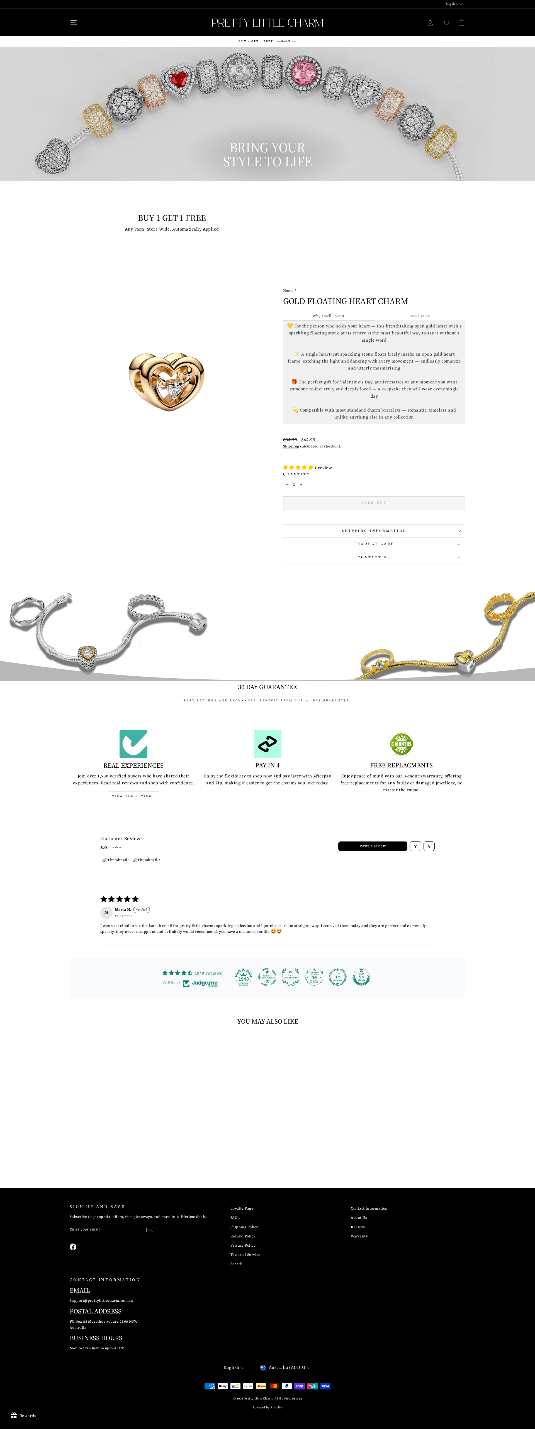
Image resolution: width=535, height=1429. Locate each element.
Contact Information (369, 1209)
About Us (359, 1218)
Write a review (373, 846)
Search (236, 1264)
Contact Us (374, 557)
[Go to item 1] (116, 871)
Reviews (358, 1227)
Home (288, 291)
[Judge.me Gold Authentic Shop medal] (291, 977)
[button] (299, 468)
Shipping (291, 446)
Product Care (374, 544)
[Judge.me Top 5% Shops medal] (361, 977)
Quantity (296, 474)
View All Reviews (133, 796)
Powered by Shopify (267, 1407)
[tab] (328, 316)
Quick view (117, 1127)
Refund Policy (243, 1236)
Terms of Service (245, 1255)
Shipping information (374, 531)
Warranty (359, 1236)
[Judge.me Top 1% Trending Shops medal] (338, 977)
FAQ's (235, 1218)
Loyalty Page (241, 1209)
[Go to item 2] (146, 871)
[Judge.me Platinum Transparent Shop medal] (267, 977)
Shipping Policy (244, 1227)
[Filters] (415, 846)
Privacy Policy (243, 1246)
